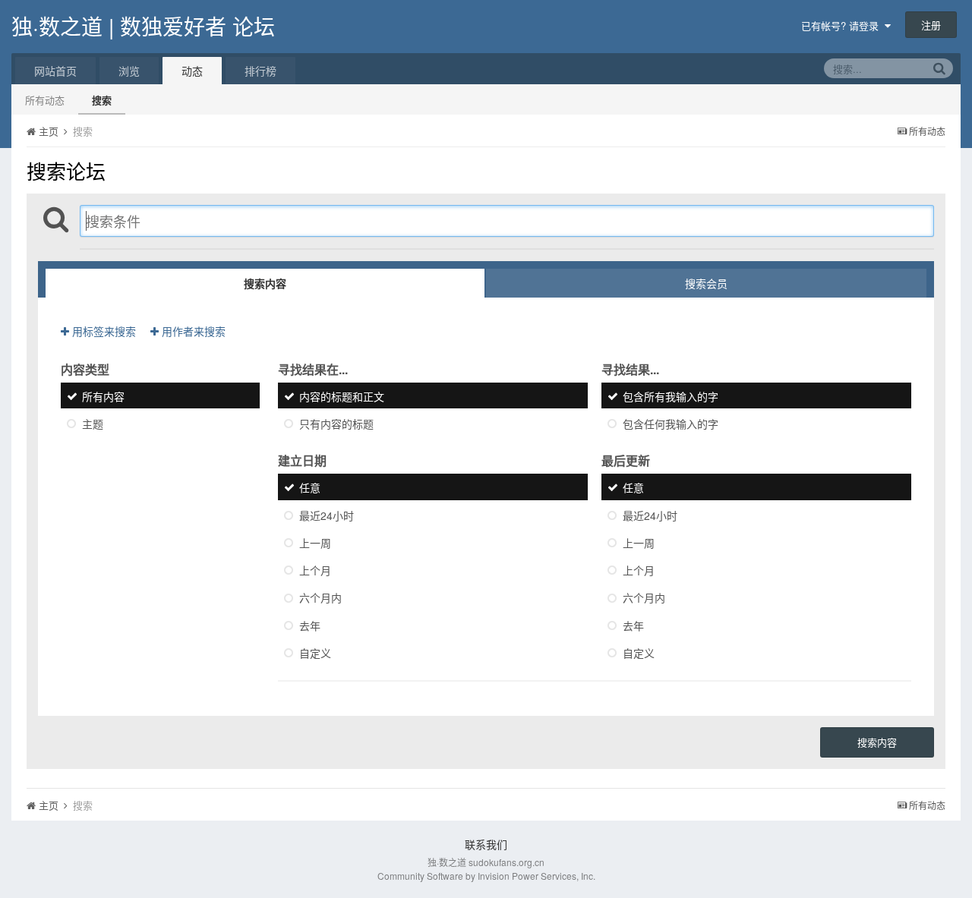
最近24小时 (326, 515)
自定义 (315, 652)
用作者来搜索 (192, 331)
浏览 (129, 70)
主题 (92, 423)
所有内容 (103, 396)
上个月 (315, 570)
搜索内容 (877, 742)
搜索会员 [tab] (706, 283)
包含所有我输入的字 (670, 396)
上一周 (315, 542)
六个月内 (320, 598)
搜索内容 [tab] (265, 283)
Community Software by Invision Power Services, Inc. (486, 875)
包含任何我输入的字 (670, 423)
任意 (309, 488)
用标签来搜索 (102, 331)
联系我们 (486, 844)
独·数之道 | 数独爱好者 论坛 (143, 26)
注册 (931, 24)
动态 (192, 70)
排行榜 (260, 70)
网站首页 (55, 70)
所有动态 (45, 100)
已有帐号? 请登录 (843, 25)
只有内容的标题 (336, 423)
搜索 (102, 100)
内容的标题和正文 (341, 396)
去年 (309, 625)
